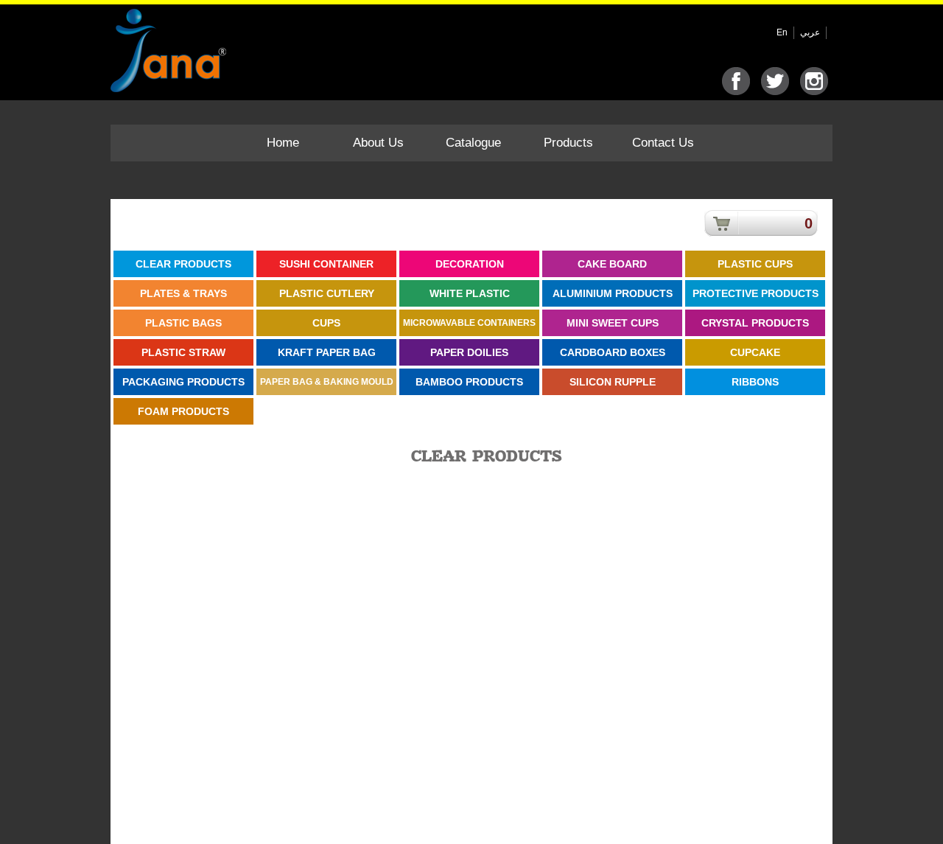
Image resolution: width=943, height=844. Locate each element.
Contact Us (663, 143)
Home (283, 143)
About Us (378, 143)
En (782, 32)
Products (568, 143)
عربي (810, 32)
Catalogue (473, 143)
